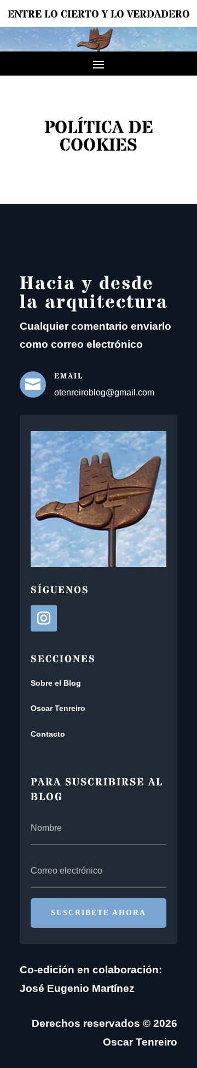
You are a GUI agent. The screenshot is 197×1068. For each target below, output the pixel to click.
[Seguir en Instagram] (44, 618)
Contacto (48, 734)
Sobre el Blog (56, 683)
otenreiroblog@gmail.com (104, 392)
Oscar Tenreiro (58, 708)
